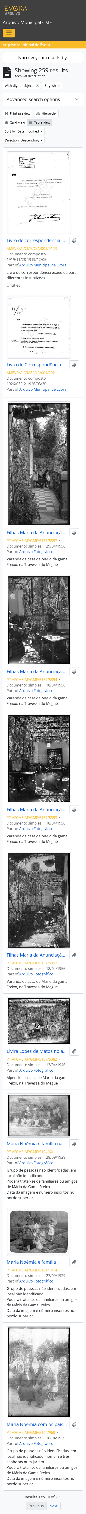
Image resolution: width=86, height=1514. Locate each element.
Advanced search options (33, 99)
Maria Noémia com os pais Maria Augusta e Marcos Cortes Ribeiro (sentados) (37, 1424)
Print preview (19, 113)
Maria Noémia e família (31, 1262)
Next (54, 1505)
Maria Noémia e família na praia (37, 1144)
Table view (41, 122)
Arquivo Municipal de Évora (43, 265)
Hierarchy (49, 113)
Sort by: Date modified (22, 131)
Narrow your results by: (43, 57)
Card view (17, 122)
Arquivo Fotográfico (36, 551)
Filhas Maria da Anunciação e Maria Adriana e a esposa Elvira (37, 532)
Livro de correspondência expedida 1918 (37, 240)
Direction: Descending (22, 140)
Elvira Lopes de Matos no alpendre (37, 1051)
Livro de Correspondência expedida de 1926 (37, 364)
